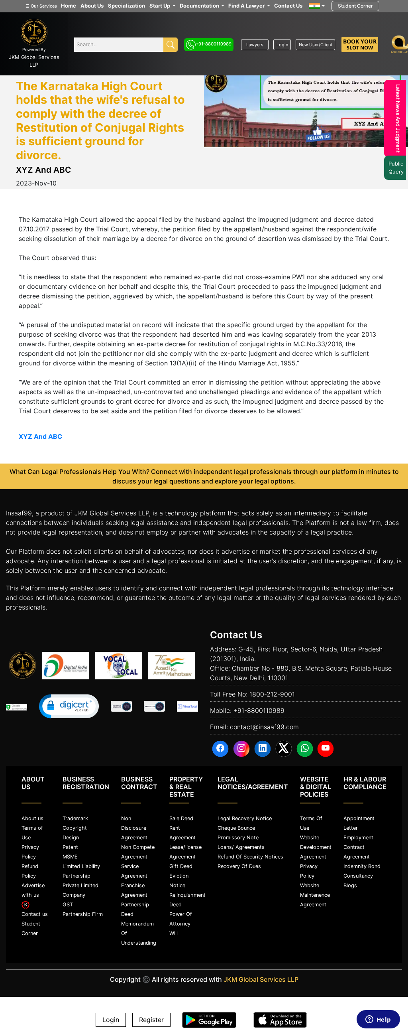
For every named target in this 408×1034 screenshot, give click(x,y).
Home (68, 5)
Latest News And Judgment (396, 118)
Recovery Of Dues (239, 866)
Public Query (394, 167)
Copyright (75, 828)
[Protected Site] (154, 706)
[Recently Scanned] (121, 706)
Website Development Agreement (316, 847)
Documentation (200, 5)
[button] (69, 706)
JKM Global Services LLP (261, 979)
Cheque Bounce (236, 828)
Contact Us (288, 5)
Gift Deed (180, 866)
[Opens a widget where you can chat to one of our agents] (378, 1020)
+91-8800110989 (213, 44)
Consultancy (358, 876)
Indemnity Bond (362, 866)
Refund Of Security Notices (250, 857)
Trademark (75, 818)
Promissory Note (238, 838)
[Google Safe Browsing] (16, 707)
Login (282, 44)
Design (71, 838)
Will (173, 933)
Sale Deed (181, 818)
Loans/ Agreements (241, 847)
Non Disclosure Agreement (134, 828)
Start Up (160, 5)
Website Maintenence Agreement (315, 895)
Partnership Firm (83, 914)
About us (32, 818)
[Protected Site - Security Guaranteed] (187, 706)
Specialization (126, 5)
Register (151, 1020)
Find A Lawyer (247, 5)
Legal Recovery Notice (245, 818)
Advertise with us (33, 890)
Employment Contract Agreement (358, 847)
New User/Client (315, 44)
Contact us (35, 914)
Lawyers (255, 44)
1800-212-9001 (272, 694)
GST (68, 905)
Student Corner (355, 6)
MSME (70, 857)
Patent (70, 847)
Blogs (350, 885)
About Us (92, 5)
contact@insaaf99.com (264, 727)
